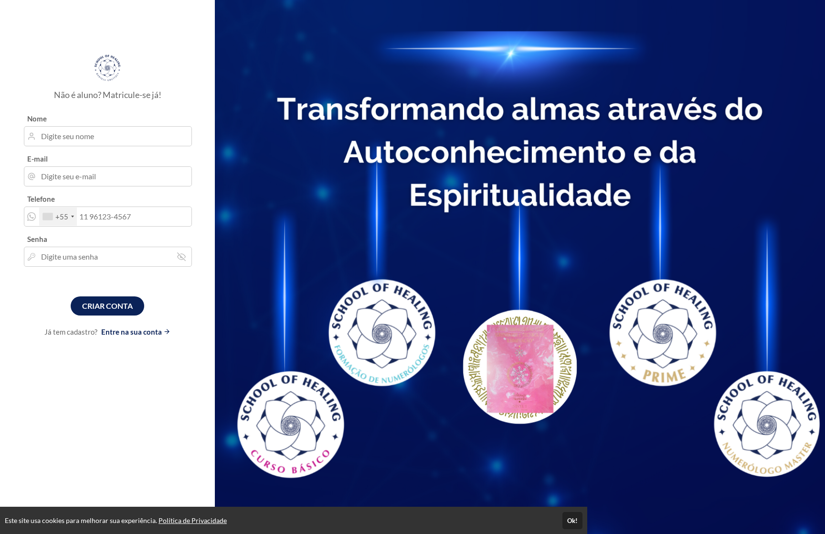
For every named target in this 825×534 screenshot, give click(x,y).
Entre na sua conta (132, 331)
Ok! (572, 520)
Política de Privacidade (193, 520)
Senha (37, 239)
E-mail (37, 158)
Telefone (41, 199)
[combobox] (58, 216)
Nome (37, 118)
